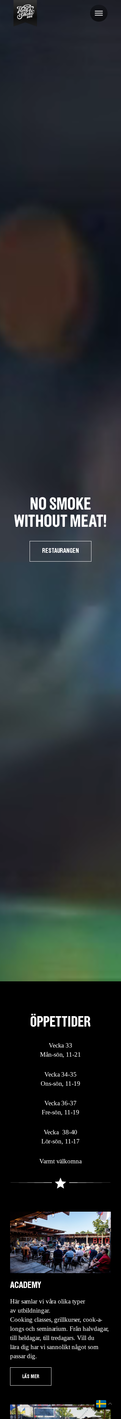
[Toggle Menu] (99, 13)
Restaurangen (60, 551)
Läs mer (30, 1376)
